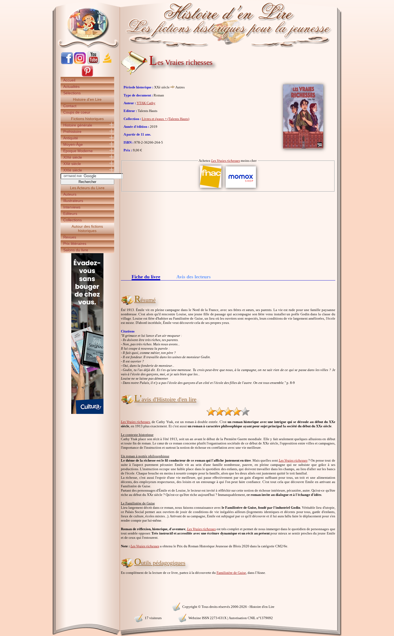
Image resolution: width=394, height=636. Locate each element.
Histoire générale (77, 125)
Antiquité (70, 138)
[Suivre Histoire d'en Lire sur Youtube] (93, 63)
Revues (69, 237)
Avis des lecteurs (193, 277)
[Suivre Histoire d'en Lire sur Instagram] (80, 63)
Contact (69, 106)
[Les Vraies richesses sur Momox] (241, 188)
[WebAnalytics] (87, 606)
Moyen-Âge (73, 144)
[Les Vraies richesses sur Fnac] (211, 188)
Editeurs (70, 213)
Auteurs (69, 194)
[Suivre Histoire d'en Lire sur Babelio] (107, 63)
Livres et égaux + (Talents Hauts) (165, 119)
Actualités (71, 86)
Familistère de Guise (231, 573)
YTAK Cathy (146, 103)
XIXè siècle (72, 157)
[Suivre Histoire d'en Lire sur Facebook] (67, 63)
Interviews (71, 207)
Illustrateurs (73, 201)
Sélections (72, 93)
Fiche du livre (146, 277)
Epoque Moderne (78, 151)
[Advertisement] (228, 232)
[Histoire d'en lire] (197, 24)
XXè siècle (72, 164)
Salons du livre (75, 250)
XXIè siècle (72, 170)
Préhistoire (72, 131)
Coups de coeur (76, 112)
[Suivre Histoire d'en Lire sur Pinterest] (87, 76)
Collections (72, 220)
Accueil (69, 80)
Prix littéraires (74, 243)
